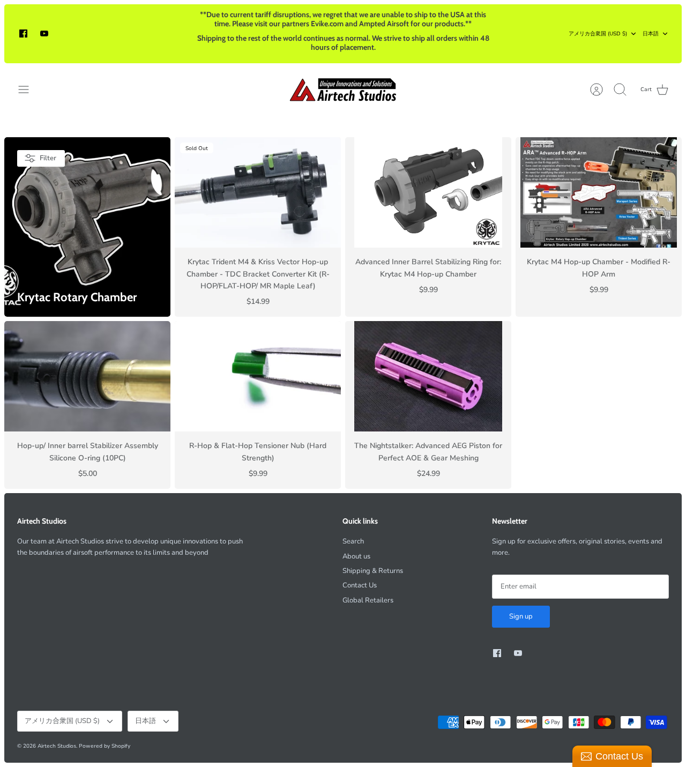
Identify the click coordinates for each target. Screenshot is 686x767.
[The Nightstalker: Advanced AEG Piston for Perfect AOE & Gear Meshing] (428, 376)
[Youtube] (44, 33)
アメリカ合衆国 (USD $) (598, 34)
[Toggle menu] (29, 89)
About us (356, 556)
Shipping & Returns (372, 571)
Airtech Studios (57, 746)
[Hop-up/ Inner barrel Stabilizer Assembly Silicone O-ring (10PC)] (87, 376)
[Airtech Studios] (343, 89)
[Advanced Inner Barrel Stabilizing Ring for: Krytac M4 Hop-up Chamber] (428, 192)
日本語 (651, 34)
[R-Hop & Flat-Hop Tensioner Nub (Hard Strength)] (258, 376)
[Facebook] (23, 33)
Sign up (521, 616)
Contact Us (359, 585)
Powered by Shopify (104, 746)
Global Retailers (367, 600)
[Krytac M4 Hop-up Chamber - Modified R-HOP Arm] (599, 192)
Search (353, 541)
